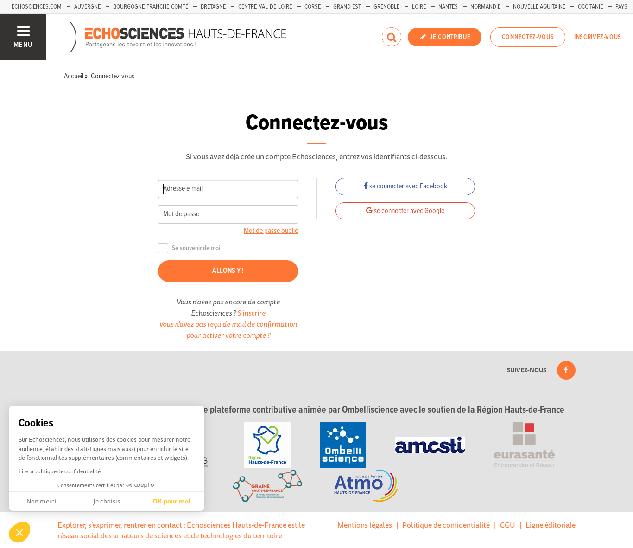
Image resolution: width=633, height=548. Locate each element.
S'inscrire (251, 313)
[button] (19, 532)
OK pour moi (171, 501)
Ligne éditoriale (550, 525)
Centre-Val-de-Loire (265, 7)
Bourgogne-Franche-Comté (150, 7)
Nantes (448, 7)
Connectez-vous (528, 37)
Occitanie (590, 7)
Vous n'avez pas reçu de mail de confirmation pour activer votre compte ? (228, 329)
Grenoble (386, 7)
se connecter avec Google (408, 211)
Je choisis (106, 501)
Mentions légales (364, 525)
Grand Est (347, 7)
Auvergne (87, 7)
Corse (312, 7)
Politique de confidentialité (446, 525)
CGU (507, 525)
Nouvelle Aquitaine (539, 7)
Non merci (41, 501)
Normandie (485, 7)
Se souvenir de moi (196, 248)
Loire (419, 7)
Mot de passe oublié (271, 231)
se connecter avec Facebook (407, 186)
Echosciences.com (37, 7)
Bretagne (213, 7)
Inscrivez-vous (597, 37)
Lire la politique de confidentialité (60, 471)
